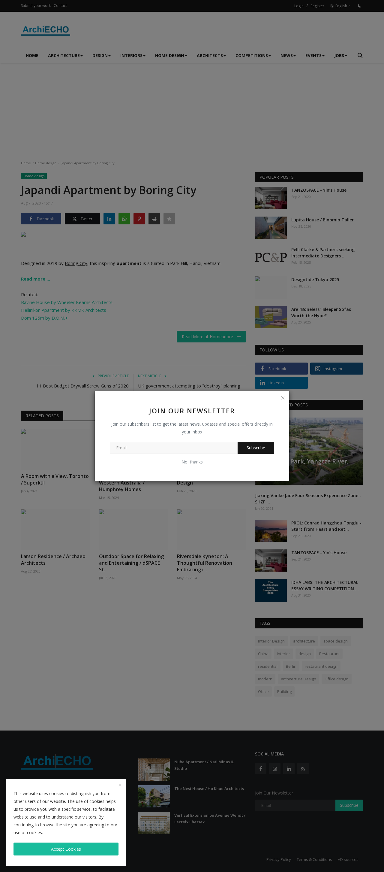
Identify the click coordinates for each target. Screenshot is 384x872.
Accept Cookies (66, 849)
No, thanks (192, 462)
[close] (120, 785)
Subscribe (256, 448)
